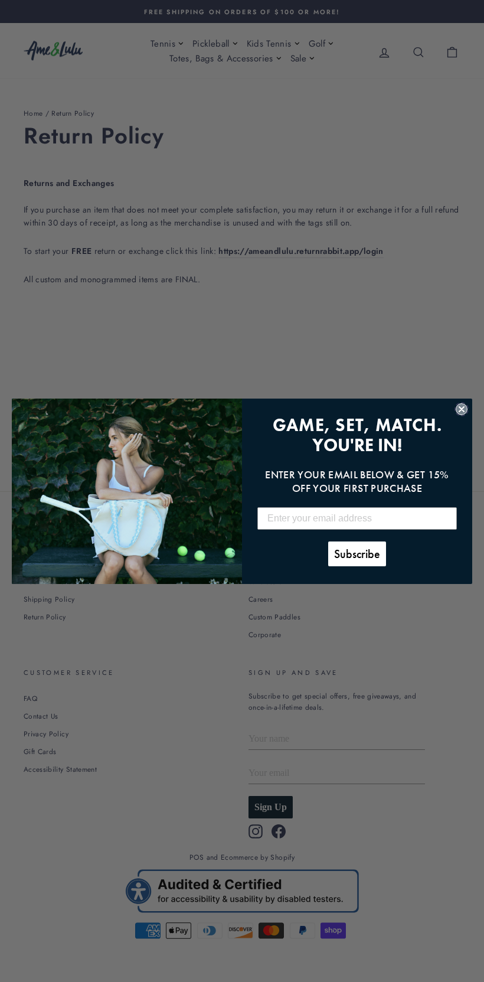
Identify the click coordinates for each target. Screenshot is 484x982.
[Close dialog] (461, 409)
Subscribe (357, 554)
